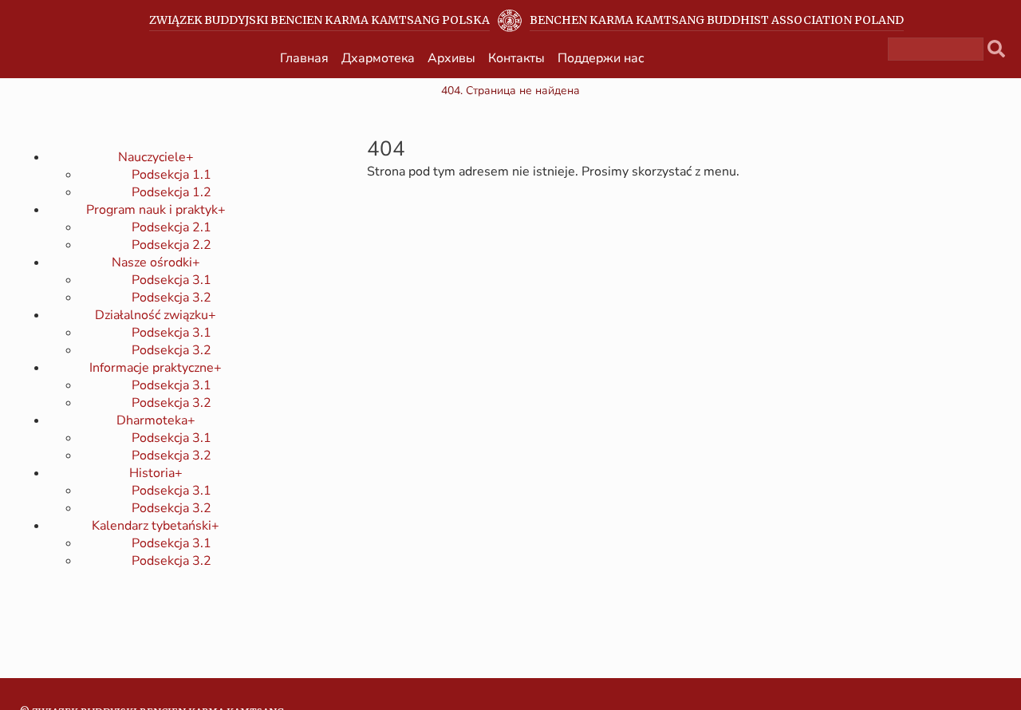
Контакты (516, 58)
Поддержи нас (601, 58)
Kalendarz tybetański (155, 525)
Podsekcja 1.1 (171, 174)
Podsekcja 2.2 (171, 245)
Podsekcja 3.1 (171, 280)
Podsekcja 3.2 (171, 297)
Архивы (451, 58)
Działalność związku (155, 315)
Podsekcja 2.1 (171, 227)
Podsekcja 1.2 (171, 192)
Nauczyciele (156, 157)
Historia (156, 473)
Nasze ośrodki (156, 262)
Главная (304, 58)
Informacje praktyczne (155, 368)
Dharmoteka (155, 420)
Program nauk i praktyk (156, 210)
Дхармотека (378, 58)
